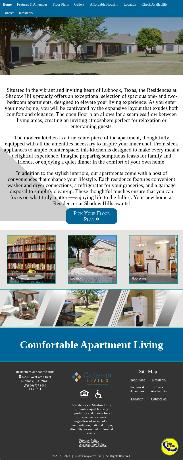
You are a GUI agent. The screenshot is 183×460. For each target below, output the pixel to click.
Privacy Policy (89, 440)
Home (7, 4)
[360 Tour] (169, 446)
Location (130, 4)
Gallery (79, 4)
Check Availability (154, 4)
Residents (26, 13)
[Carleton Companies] (91, 384)
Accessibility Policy (92, 444)
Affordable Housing (104, 4)
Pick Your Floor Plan (91, 216)
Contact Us (158, 399)
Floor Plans (61, 4)
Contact (8, 13)
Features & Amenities (32, 4)
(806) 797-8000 (36, 385)
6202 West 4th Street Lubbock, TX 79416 (36, 379)
